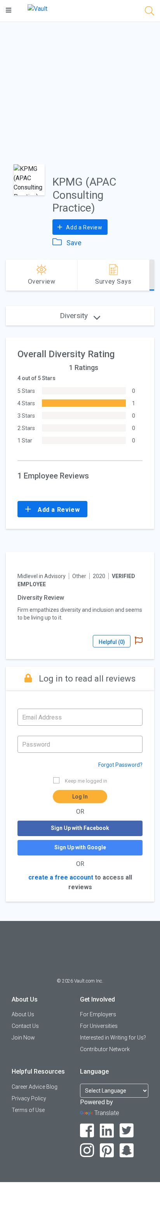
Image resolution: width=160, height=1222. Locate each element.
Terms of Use (28, 1110)
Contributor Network (105, 1049)
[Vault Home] (37, 8)
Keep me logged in (86, 781)
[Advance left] (9, 275)
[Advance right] (151, 275)
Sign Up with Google (80, 847)
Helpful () (112, 642)
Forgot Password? (120, 765)
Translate (106, 1113)
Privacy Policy (29, 1098)
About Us (23, 1014)
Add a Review (84, 227)
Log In (80, 796)
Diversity (75, 315)
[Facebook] (87, 1131)
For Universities (99, 1026)
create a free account (60, 877)
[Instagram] (87, 1151)
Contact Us (25, 1026)
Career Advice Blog (34, 1087)
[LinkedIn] (107, 1131)
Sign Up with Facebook (80, 828)
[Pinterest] (107, 1151)
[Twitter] (127, 1131)
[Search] (149, 12)
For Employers (98, 1014)
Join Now (23, 1037)
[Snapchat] (127, 1151)
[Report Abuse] (139, 641)
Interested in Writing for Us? (113, 1037)
